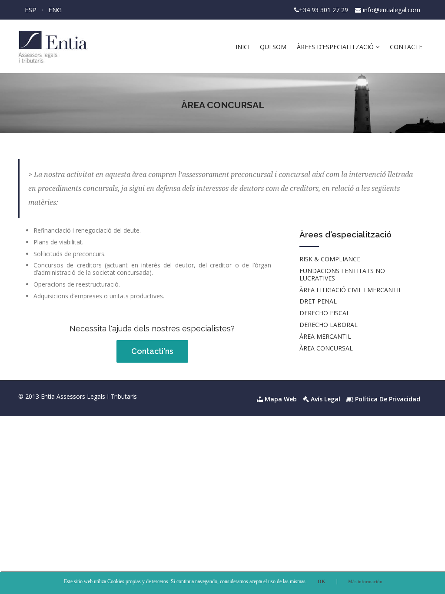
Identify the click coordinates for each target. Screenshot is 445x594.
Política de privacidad (386, 399)
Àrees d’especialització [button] (336, 47)
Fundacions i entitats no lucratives (342, 274)
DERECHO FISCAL (324, 313)
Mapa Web (280, 399)
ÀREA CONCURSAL (326, 348)
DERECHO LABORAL (328, 324)
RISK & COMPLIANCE (329, 259)
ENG (55, 9)
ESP (31, 9)
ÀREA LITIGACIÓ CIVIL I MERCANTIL (350, 290)
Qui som (273, 47)
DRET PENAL (318, 301)
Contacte (406, 47)
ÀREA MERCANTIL (325, 336)
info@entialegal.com (391, 10)
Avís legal (324, 399)
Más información (365, 581)
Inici (242, 47)
